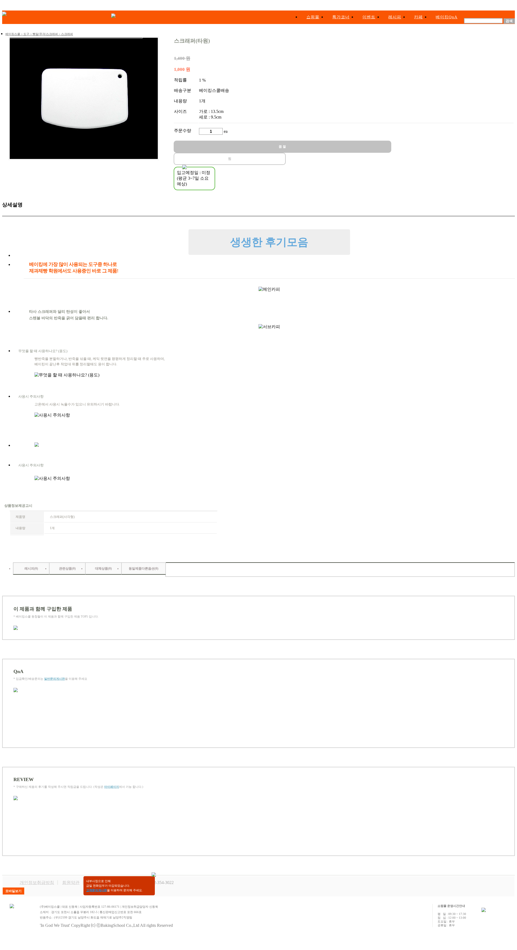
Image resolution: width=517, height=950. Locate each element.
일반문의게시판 (54, 678)
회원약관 (70, 882)
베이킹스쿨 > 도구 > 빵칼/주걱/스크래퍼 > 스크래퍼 (39, 34)
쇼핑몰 (312, 17)
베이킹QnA (446, 17)
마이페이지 (111, 786)
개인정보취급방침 (37, 882)
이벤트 (368, 17)
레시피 (394, 17)
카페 (418, 17)
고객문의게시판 (96, 890)
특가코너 (341, 17)
